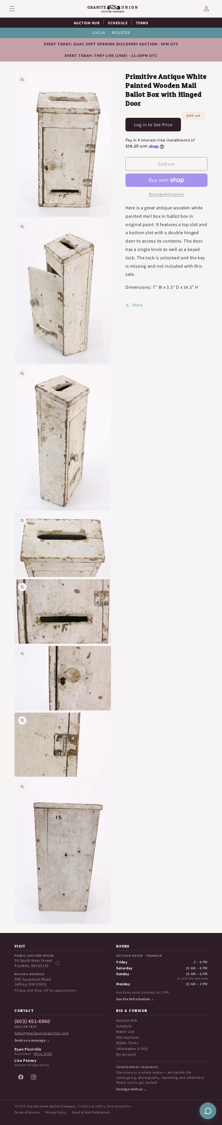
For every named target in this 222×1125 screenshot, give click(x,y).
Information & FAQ (131, 1048)
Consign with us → (131, 1089)
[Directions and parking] (57, 963)
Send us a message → (32, 1040)
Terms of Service (27, 1112)
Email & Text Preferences (91, 1112)
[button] (15, 8)
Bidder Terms (127, 1042)
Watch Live (125, 1031)
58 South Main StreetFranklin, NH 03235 (33, 963)
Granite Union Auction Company (51, 1106)
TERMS (142, 22)
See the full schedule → (135, 999)
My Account (126, 1054)
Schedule (124, 1026)
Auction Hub (126, 1020)
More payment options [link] (166, 194)
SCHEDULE (117, 22)
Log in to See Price (153, 124)
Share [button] (137, 305)
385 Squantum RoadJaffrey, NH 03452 (32, 982)
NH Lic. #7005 (43, 1054)
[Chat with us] (207, 1110)
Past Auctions (127, 1037)
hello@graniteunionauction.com (41, 1033)
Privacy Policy (55, 1112)
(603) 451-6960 (32, 1021)
